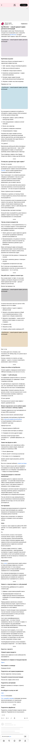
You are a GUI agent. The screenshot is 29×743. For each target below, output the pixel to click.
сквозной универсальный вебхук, (13, 419)
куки (10, 736)
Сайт (2, 693)
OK (25, 736)
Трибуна (6, 24)
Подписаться (24, 23)
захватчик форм (22, 463)
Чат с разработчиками (7, 698)
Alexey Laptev (8, 23)
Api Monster (13, 34)
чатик (5, 563)
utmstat (3, 170)
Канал (2, 695)
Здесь (3, 662)
